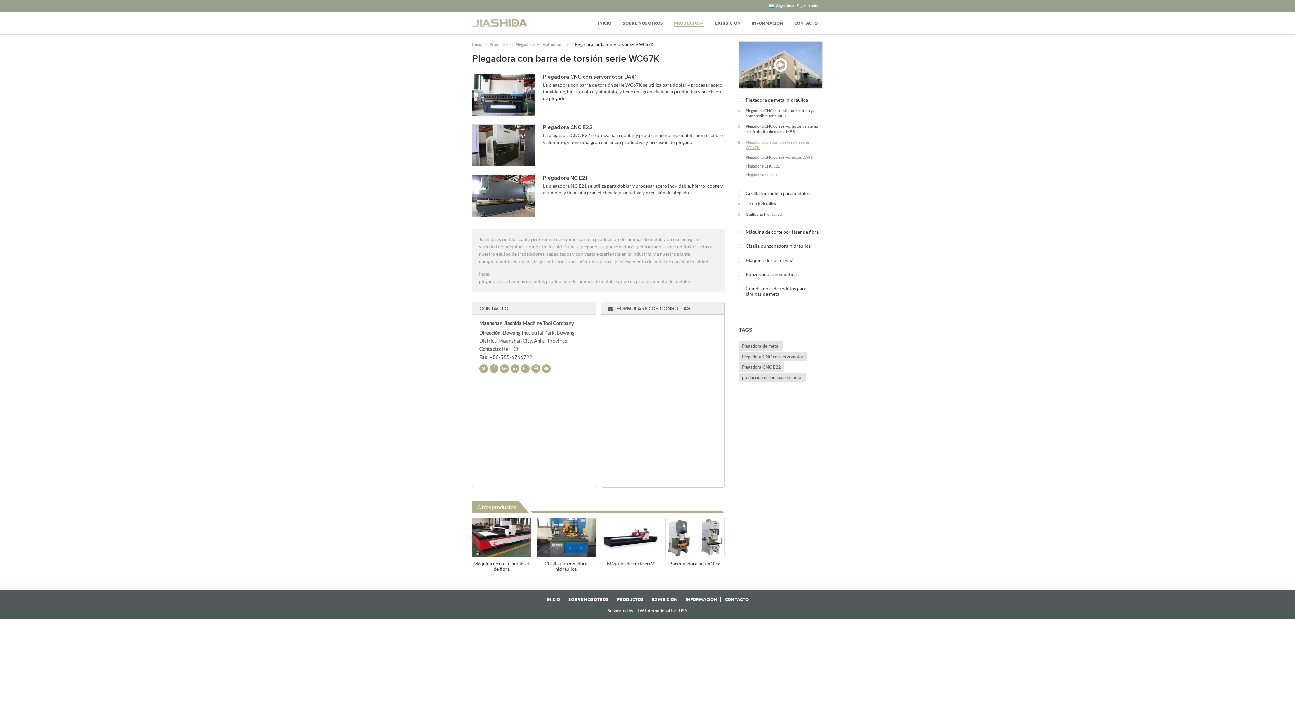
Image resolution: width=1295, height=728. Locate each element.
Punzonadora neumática (694, 563)
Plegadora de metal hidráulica (542, 44)
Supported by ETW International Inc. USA (647, 610)
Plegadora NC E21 (565, 178)
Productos (499, 44)
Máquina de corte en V (630, 563)
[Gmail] (525, 368)
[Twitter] (483, 368)
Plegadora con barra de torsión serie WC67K (777, 145)
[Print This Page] (535, 368)
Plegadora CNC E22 (568, 127)
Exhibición (728, 23)
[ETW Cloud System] (546, 368)
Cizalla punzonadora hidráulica (566, 566)
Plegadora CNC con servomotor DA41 (590, 77)
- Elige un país (797, 6)
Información (767, 23)
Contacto (806, 23)
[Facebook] (494, 368)
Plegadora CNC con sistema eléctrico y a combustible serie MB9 (780, 113)
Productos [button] (687, 23)
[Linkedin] (515, 368)
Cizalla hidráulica (761, 203)
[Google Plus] (504, 368)
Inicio (604, 23)
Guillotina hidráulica (764, 214)
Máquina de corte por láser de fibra (501, 566)
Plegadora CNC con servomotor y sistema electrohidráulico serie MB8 (782, 129)
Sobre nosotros (643, 23)
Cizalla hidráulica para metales (778, 193)
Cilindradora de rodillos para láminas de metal (776, 291)
